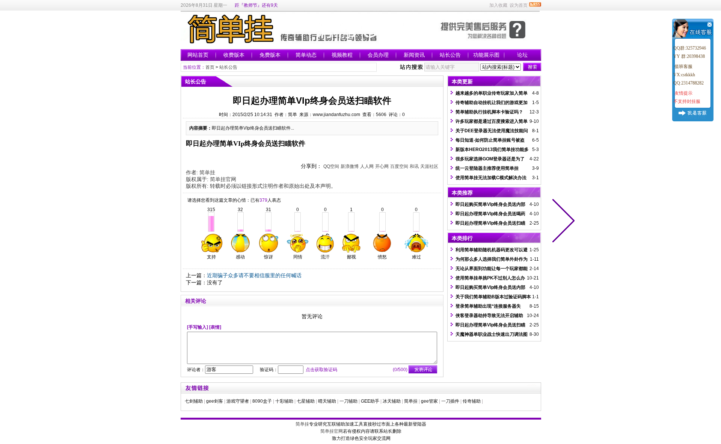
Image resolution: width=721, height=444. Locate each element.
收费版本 (233, 55)
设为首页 (519, 5)
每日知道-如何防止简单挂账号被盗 (490, 140)
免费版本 (270, 55)
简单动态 (306, 55)
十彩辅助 (284, 401)
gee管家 (429, 401)
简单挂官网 (223, 179)
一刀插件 (450, 401)
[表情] (215, 327)
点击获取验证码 (321, 369)
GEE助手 (370, 401)
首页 (209, 67)
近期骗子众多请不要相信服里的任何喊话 (254, 275)
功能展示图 (486, 55)
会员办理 (378, 55)
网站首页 (197, 55)
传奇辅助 (472, 401)
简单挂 (207, 172)
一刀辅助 (348, 401)
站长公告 (450, 55)
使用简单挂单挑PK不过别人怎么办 (490, 278)
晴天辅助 (327, 401)
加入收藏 (498, 5)
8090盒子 (262, 401)
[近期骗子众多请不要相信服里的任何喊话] (562, 222)
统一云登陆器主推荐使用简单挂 (487, 168)
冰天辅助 (392, 401)
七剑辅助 (194, 401)
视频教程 (342, 55)
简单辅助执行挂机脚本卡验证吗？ (489, 112)
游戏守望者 (237, 401)
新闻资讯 (414, 55)
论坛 (522, 55)
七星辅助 (306, 401)
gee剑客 (214, 401)
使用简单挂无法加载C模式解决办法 (491, 177)
